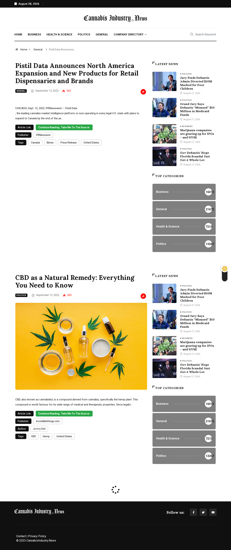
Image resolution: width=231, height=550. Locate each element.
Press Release (68, 142)
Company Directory (128, 34)
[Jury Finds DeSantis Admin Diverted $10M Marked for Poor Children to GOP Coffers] (164, 81)
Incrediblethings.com (48, 421)
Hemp (46, 436)
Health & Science (59, 34)
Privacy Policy (37, 536)
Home (18, 34)
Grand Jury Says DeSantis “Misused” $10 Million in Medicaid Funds (197, 109)
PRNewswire (43, 135)
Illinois (50, 142)
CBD (33, 436)
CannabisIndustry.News (41, 540)
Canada (35, 142)
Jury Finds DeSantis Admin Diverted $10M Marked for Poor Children (196, 83)
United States (91, 142)
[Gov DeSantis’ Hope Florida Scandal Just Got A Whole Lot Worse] (164, 156)
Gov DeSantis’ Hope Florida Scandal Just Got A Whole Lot (195, 156)
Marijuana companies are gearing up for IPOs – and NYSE (197, 133)
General (102, 34)
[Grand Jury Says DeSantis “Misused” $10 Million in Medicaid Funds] (164, 107)
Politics (84, 34)
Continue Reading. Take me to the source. (64, 127)
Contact (21, 536)
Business (34, 34)
